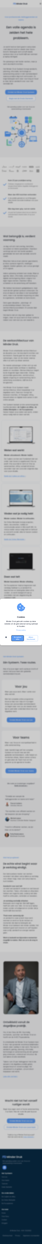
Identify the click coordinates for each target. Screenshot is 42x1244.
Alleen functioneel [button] (31, 638)
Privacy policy (21, 630)
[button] (6, 638)
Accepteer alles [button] (17, 638)
